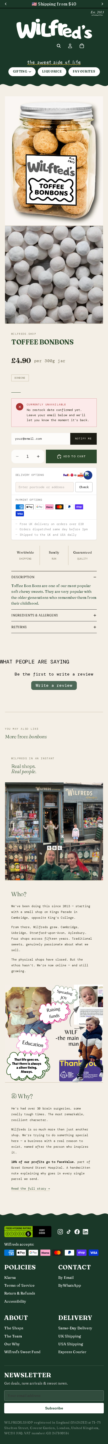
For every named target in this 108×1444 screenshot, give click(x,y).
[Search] (58, 46)
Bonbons (20, 378)
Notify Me (83, 438)
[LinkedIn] (85, 1231)
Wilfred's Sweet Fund (22, 1352)
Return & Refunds (19, 1293)
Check (84, 487)
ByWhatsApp (69, 1285)
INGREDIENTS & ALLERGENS (34, 615)
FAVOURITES (84, 71)
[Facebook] (77, 1231)
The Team (13, 1336)
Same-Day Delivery (75, 1328)
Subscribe (54, 1408)
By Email (66, 1277)
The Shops (13, 1328)
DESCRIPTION (22, 577)
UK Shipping (69, 1336)
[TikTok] (68, 1231)
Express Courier (72, 1352)
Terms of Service (19, 1285)
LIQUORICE (52, 71)
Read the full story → (30, 1189)
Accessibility (15, 1301)
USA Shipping (70, 1344)
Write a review (54, 685)
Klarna (10, 1277)
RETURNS (19, 627)
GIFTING (20, 71)
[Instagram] (60, 1231)
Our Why (12, 1344)
